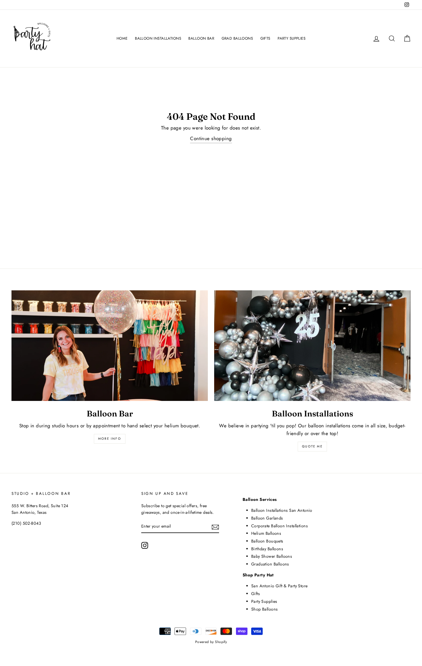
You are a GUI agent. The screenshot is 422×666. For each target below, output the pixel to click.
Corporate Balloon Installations (279, 526)
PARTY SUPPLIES (291, 38)
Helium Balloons (266, 533)
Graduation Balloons (270, 564)
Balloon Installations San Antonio (281, 510)
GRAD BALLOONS (237, 38)
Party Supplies (264, 601)
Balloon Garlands (267, 518)
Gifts (255, 593)
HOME (122, 38)
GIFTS (265, 38)
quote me (312, 446)
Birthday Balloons (267, 549)
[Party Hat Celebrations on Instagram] (144, 545)
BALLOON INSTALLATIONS (158, 38)
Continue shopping (211, 138)
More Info (109, 438)
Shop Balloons (264, 609)
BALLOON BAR (201, 38)
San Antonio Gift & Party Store (279, 586)
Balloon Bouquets (267, 541)
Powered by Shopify (211, 641)
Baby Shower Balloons (271, 556)
